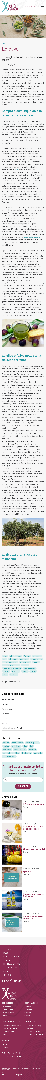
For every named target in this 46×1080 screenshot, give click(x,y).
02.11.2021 (26, 913)
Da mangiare (7, 709)
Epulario (27, 871)
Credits (4, 1073)
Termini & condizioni (13, 968)
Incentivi (30, 1029)
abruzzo (32, 750)
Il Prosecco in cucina (33, 804)
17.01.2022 (26, 801)
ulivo (11, 656)
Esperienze (7, 1003)
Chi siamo (8, 949)
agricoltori (37, 656)
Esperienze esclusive (12, 1026)
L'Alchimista (35, 846)
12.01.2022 (26, 824)
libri (31, 746)
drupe (18, 656)
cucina (6, 746)
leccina (25, 665)
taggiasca (24, 659)
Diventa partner (33, 1031)
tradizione (26, 753)
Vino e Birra (8, 1010)
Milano (28, 1013)
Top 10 (4, 718)
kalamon (13, 674)
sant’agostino (25, 662)
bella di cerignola (10, 662)
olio (16, 170)
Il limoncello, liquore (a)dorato (33, 895)
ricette (6, 743)
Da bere (5, 714)
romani (25, 671)
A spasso (7, 1007)
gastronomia (17, 743)
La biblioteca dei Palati (12, 728)
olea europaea (29, 668)
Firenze (29, 1010)
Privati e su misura (10, 1029)
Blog (5, 953)
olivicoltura (13, 659)
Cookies (7, 975)
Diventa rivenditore (35, 1034)
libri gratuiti (8, 753)
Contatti (7, 960)
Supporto (7, 1041)
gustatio (6, 671)
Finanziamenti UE (11, 964)
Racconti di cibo (9, 699)
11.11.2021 (26, 891)
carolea (36, 662)
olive (5, 656)
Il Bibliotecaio (36, 869)
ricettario (7, 750)
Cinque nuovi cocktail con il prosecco (34, 827)
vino (25, 746)
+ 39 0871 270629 (11, 1052)
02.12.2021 (26, 869)
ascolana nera (36, 659)
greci (5, 674)
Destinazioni (31, 1003)
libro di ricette (9, 756)
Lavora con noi (11, 957)
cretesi (33, 671)
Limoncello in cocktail (34, 849)
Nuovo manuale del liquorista (33, 917)
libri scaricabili (20, 750)
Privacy (7, 971)
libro (17, 753)
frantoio (27, 656)
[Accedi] (38, 7)
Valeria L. (20, 65)
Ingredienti (6, 704)
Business (30, 1022)
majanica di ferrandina (12, 668)
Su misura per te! (11, 1022)
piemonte (38, 753)
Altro (5, 1016)
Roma (28, 1007)
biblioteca (16, 746)
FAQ (5, 1044)
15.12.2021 (26, 846)
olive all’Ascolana (32, 237)
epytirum (15, 671)
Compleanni (8, 1031)
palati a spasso (32, 743)
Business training (34, 1026)
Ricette (5, 723)
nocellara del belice (11, 665)
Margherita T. (36, 801)
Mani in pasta (8, 1013)
